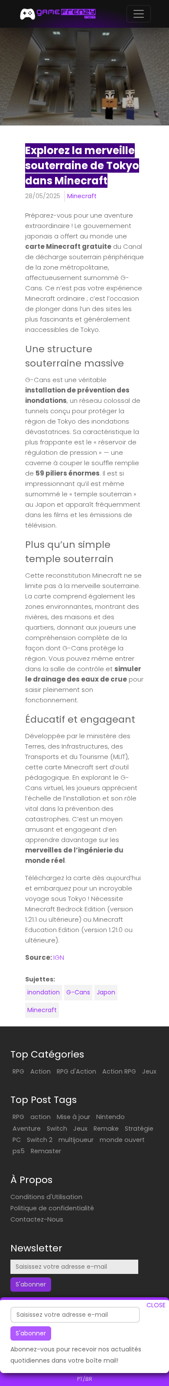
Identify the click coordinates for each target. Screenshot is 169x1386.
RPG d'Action (76, 1071)
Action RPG (119, 1071)
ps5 (19, 1151)
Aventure (27, 1128)
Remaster (46, 1151)
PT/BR (84, 1379)
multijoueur (76, 1139)
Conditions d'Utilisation (46, 1197)
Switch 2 (39, 1139)
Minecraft (82, 196)
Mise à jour (73, 1117)
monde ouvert (122, 1139)
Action (40, 1071)
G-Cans (78, 992)
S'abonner (31, 1333)
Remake (106, 1128)
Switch (57, 1128)
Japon (106, 992)
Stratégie (139, 1128)
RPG (18, 1071)
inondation (43, 992)
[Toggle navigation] (139, 14)
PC (17, 1139)
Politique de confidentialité (52, 1208)
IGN (58, 957)
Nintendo (110, 1117)
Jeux (149, 1071)
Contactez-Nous (36, 1219)
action (40, 1117)
